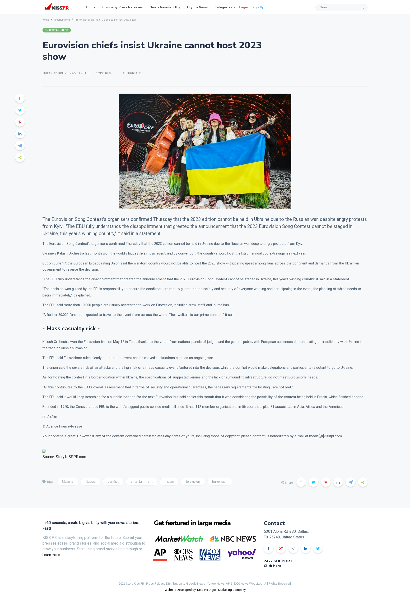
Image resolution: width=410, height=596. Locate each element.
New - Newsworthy (164, 7)
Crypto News (197, 7)
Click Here (272, 566)
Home (90, 7)
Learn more (51, 555)
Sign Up (258, 7)
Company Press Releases (122, 7)
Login (243, 7)
